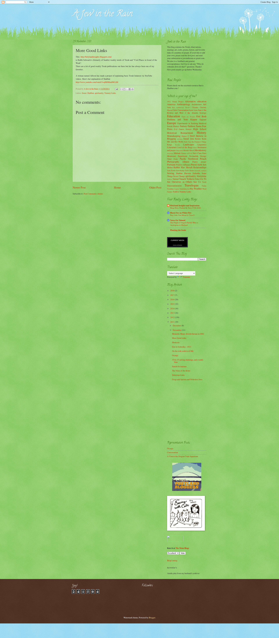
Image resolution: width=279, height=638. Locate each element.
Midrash (177, 153)
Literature (172, 147)
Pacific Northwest (189, 158)
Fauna (198, 126)
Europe (171, 123)
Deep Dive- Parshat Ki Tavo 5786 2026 (185, 208)
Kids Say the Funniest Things (195, 142)
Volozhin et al (185, 189)
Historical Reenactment (180, 132)
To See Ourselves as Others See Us (186, 180)
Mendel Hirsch (188, 150)
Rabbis (177, 167)
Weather (198, 188)
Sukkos (169, 179)
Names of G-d (186, 153)
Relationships (199, 167)
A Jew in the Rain (103, 14)
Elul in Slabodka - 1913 (181, 346)
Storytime (201, 176)
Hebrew (189, 129)
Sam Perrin (171, 170)
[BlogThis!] (124, 89)
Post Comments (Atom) (93, 193)
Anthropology (183, 104)
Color (174, 110)
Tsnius (204, 186)
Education (173, 116)
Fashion (191, 126)
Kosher (177, 145)
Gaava (181, 129)
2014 (172, 308)
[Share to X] (127, 89)
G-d (175, 129)
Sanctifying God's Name (185, 170)
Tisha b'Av (199, 179)
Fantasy (183, 126)
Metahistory (200, 150)
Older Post (155, 187)
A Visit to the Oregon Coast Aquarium (182, 456)
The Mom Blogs (182, 548)
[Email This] (121, 89)
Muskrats (175, 342)
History (201, 132)
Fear (204, 126)
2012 (172, 317)
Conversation (183, 110)
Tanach (182, 178)
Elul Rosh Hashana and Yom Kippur (186, 118)
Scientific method (200, 170)
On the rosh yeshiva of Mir (183, 351)
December (177, 325)
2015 (172, 304)
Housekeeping (173, 136)
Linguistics (201, 144)
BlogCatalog (172, 560)
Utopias (176, 189)
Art (204, 104)
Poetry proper (199, 161)
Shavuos (187, 173)
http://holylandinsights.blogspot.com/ (96, 56)
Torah (204, 182)
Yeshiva (176, 191)
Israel (84, 93)
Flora (169, 129)
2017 (172, 295)
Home (117, 187)
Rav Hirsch (186, 167)
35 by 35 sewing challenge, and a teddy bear (187, 361)
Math (195, 147)
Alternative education (195, 101)
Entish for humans (179, 366)
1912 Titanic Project (175, 101)
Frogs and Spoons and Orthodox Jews (187, 379)
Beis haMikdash (178, 107)
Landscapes (188, 144)
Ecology (203, 112)
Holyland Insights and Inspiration (185, 205)
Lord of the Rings (185, 147)
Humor (184, 136)
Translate (186, 277)
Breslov (188, 107)
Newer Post (79, 187)
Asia (169, 107)
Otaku (176, 159)
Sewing (170, 173)
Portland (171, 164)
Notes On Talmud (177, 220)
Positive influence (183, 164)
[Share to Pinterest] (132, 89)
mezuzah (170, 153)
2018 (172, 290)
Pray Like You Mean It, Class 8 (182, 215)
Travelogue (192, 185)
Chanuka (195, 107)
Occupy (203, 156)
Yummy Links (110, 93)
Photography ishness (178, 161)
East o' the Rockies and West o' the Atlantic (186, 111)
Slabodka (196, 173)
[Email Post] (116, 88)
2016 (172, 299)
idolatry (180, 139)
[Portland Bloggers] (186, 490)
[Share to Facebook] (129, 89)
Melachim (179, 150)
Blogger (152, 617)
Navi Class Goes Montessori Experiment (186, 154)
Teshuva (190, 178)
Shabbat (90, 93)
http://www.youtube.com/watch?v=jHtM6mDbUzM (97, 82)
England (203, 119)
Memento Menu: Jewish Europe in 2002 (188, 333)
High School (199, 129)
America (171, 104)
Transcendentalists (174, 185)
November (177, 330)
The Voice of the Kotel (181, 370)
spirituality (99, 93)
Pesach (203, 158)
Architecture (197, 104)
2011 (172, 321)
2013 (172, 312)
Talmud (176, 179)
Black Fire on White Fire (180, 212)
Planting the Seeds (178, 230)
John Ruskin (195, 138)
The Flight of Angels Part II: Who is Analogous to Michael (184, 223)
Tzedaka (170, 189)
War (191, 188)
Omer (169, 158)
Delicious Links (178, 375)
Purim (194, 164)
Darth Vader (193, 110)
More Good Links (179, 338)
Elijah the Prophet (188, 117)
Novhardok (193, 156)
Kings (169, 144)
